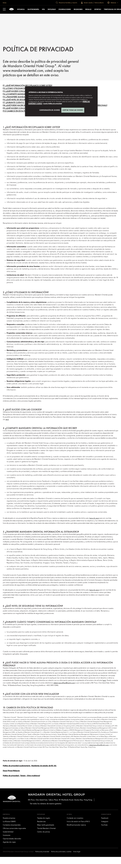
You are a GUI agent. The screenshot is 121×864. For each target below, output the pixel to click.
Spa (43, 9)
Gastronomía (33, 9)
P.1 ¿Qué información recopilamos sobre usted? (27, 85)
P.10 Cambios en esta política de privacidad (24, 111)
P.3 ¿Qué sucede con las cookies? (20, 91)
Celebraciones (64, 9)
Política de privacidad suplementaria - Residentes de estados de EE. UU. (29, 766)
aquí (7, 419)
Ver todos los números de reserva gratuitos (45, 803)
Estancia (21, 9)
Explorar (52, 9)
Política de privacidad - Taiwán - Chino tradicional (21, 776)
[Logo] (11, 9)
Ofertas (97, 9)
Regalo (88, 9)
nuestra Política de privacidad (52, 103)
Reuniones (78, 9)
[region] (61, 101)
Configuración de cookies (49, 110)
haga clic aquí (94, 518)
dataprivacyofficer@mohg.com (64, 683)
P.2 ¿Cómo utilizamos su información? (23, 88)
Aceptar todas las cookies (73, 110)
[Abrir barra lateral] (4, 9)
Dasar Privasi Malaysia (11, 771)
